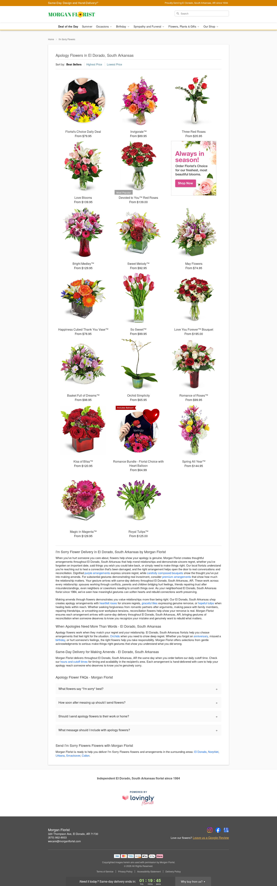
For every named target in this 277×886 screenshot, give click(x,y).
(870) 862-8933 (57, 837)
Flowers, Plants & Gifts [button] (182, 26)
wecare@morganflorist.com (64, 841)
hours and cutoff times (74, 661)
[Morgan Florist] (75, 14)
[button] (267, 870)
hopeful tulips (206, 603)
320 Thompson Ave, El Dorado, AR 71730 (73, 834)
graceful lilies (150, 603)
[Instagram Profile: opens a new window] (209, 830)
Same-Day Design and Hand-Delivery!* (73, 3)
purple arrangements (97, 573)
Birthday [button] (121, 26)
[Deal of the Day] (193, 168)
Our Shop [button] (210, 26)
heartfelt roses (108, 603)
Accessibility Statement (149, 871)
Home (51, 39)
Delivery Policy (173, 871)
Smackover (73, 755)
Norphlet (213, 752)
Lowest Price (114, 64)
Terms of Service (104, 871)
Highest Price (94, 64)
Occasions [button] (102, 26)
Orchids (115, 636)
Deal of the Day (68, 26)
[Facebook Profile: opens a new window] (218, 830)
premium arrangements (176, 577)
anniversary (201, 636)
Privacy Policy (125, 871)
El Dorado (200, 752)
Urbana (60, 755)
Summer (87, 26)
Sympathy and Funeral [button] (148, 26)
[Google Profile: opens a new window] (226, 830)
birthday (60, 640)
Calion (86, 755)
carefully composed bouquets (165, 573)
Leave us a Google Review (211, 838)
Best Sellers (74, 64)
